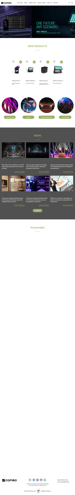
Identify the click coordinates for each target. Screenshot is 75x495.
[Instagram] (45, 480)
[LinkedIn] (34, 480)
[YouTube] (41, 480)
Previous (2, 22)
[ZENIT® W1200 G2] (58, 69)
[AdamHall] (30, 480)
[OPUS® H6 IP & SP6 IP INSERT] (44, 69)
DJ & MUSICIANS (65, 117)
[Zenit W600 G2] (37, 22)
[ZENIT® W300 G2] (30, 69)
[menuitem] (19, 3)
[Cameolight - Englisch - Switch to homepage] (6, 2)
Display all (37, 210)
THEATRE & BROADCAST (46, 117)
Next (70, 73)
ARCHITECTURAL (10, 117)
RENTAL (28, 117)
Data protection (62, 480)
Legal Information (63, 482)
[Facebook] (37, 480)
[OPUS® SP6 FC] (17, 69)
